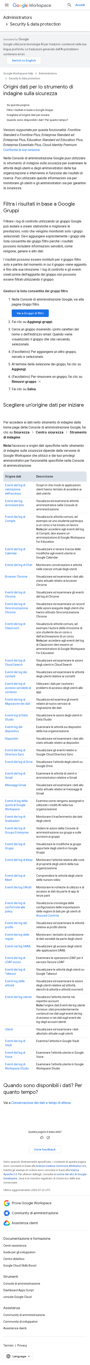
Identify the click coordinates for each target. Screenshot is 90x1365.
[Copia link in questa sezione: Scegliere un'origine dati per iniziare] (7, 412)
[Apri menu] (7, 5)
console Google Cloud (17, 1297)
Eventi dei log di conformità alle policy (15, 907)
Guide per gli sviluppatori (19, 1252)
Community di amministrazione (24, 1315)
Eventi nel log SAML (18, 946)
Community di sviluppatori (20, 1321)
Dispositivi (11, 738)
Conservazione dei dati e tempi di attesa (41, 1103)
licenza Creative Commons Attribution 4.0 (61, 1165)
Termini (8, 1345)
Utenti (9, 1029)
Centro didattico (13, 1259)
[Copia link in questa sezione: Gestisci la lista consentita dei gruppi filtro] (72, 291)
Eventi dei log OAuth (18, 887)
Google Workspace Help (18, 73)
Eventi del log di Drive (19, 762)
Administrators (17, 17)
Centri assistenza (14, 1245)
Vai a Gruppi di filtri (30, 313)
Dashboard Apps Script (18, 1290)
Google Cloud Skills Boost (19, 1265)
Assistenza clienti (15, 1328)
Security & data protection (35, 24)
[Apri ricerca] (69, 4)
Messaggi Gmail (15, 785)
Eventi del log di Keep (19, 860)
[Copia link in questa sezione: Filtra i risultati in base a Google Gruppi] (23, 211)
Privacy (22, 1345)
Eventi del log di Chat (18, 565)
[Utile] (42, 1137)
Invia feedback (45, 1149)
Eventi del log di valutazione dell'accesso (15, 489)
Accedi (80, 5)
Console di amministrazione (21, 1283)
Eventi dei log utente (18, 997)
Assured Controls (47, 915)
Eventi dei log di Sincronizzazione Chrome (16, 608)
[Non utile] (48, 1137)
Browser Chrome (16, 576)
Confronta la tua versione (21, 150)
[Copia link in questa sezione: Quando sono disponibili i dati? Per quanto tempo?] (42, 1092)
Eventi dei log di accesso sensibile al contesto (18, 688)
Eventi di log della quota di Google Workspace (16, 805)
